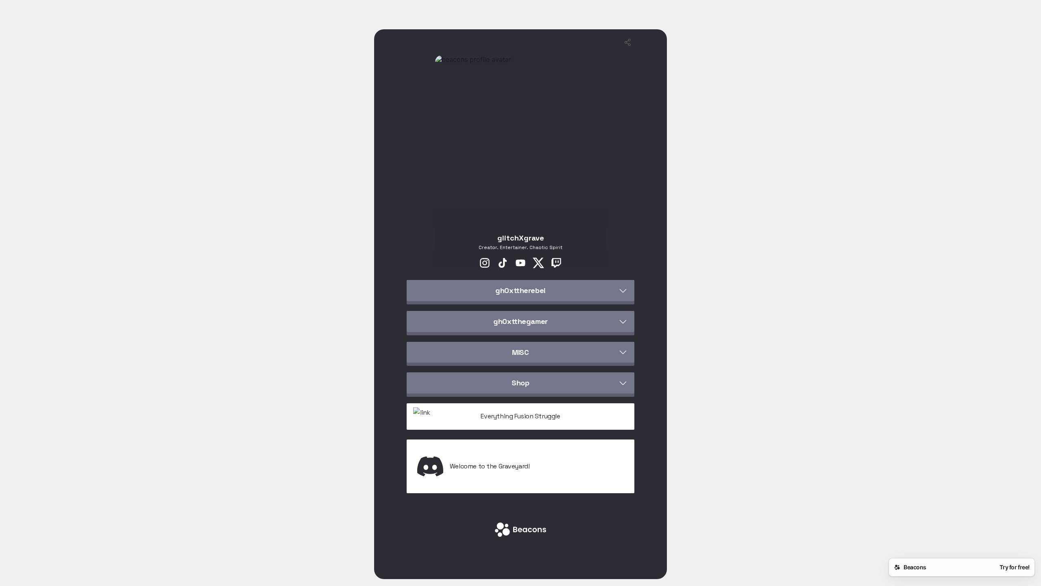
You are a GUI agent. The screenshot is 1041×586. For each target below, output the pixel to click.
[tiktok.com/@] (503, 263)
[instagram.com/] (485, 263)
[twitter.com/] (538, 263)
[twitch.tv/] (556, 263)
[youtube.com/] (520, 263)
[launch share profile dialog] (627, 42)
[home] (520, 530)
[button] (520, 290)
